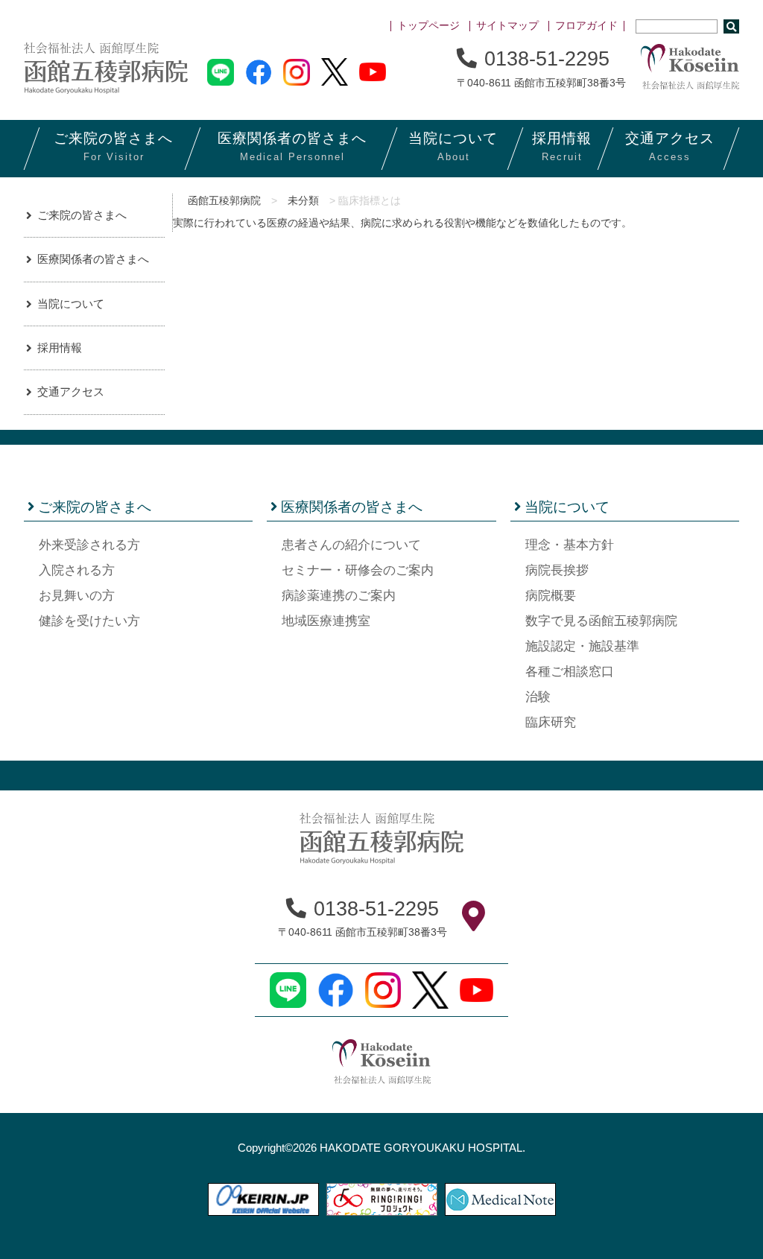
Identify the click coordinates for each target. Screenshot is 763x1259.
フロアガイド (586, 25)
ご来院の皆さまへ (82, 215)
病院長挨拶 (557, 570)
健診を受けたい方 (89, 621)
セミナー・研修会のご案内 (358, 570)
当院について (70, 303)
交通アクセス (70, 391)
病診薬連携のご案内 (339, 596)
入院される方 (77, 570)
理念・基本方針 (569, 545)
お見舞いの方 (77, 596)
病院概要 (550, 596)
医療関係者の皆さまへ (93, 259)
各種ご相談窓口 (569, 672)
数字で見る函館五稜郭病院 (601, 621)
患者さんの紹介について (351, 545)
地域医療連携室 (326, 621)
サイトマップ (507, 25)
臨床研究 (550, 722)
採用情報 (59, 347)
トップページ (428, 25)
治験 (538, 697)
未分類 (303, 200)
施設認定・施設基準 (582, 646)
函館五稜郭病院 (224, 200)
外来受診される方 (89, 545)
